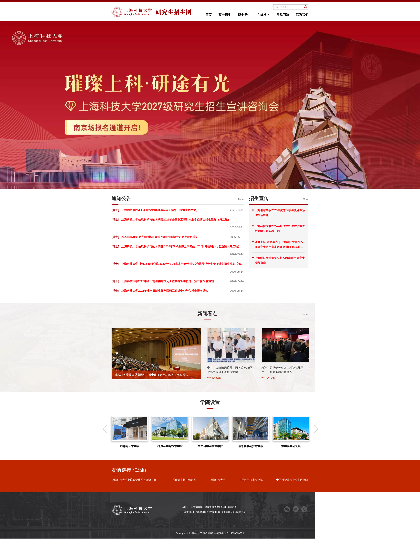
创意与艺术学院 (129, 446)
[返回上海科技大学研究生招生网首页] (151, 7)
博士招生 (244, 14)
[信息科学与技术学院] (251, 428)
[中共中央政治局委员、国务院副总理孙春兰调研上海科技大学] (231, 331)
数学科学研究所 (291, 446)
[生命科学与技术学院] (210, 428)
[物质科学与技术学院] (170, 428)
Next (316, 429)
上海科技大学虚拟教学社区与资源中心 (134, 479)
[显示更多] (305, 456)
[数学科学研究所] (291, 428)
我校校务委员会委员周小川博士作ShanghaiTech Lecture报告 (151, 374)
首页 (208, 14)
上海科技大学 (217, 479)
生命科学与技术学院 (210, 446)
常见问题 (283, 14)
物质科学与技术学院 (170, 446)
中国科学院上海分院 (251, 479)
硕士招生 (225, 14)
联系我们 (302, 14)
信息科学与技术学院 (250, 446)
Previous (104, 429)
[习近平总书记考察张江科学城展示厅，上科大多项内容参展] (285, 331)
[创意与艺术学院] (130, 428)
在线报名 (263, 14)
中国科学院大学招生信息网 (292, 479)
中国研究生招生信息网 (183, 479)
